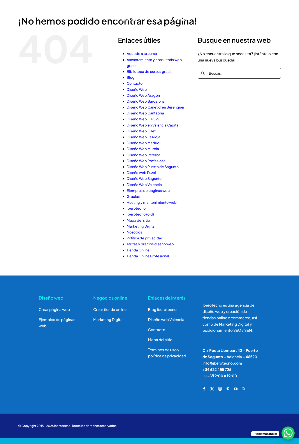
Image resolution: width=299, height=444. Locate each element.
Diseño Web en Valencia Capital (153, 125)
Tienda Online (138, 250)
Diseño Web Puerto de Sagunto (153, 166)
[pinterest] (228, 389)
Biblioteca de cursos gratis (149, 71)
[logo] (46, 8)
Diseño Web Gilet (141, 131)
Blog (131, 77)
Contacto (134, 83)
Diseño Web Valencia (144, 184)
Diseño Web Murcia (143, 148)
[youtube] (235, 389)
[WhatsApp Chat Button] (288, 433)
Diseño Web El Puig (143, 119)
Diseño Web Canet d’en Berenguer (156, 107)
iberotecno (136, 208)
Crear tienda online (110, 309)
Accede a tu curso (142, 53)
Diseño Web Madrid (143, 142)
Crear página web (54, 309)
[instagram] (220, 389)
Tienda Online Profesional (148, 256)
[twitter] (212, 389)
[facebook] (204, 389)
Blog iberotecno (162, 309)
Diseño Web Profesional (146, 160)
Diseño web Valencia (166, 319)
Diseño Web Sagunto (144, 178)
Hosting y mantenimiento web (152, 202)
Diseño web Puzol (141, 172)
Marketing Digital (141, 226)
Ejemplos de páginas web (148, 190)
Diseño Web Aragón (143, 95)
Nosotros (134, 232)
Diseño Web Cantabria (145, 113)
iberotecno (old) (140, 214)
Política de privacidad (145, 238)
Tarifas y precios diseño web (150, 244)
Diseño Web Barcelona (146, 101)
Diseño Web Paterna (143, 155)
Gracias (133, 196)
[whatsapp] (243, 389)
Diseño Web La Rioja (143, 137)
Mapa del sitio (138, 220)
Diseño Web (137, 89)
